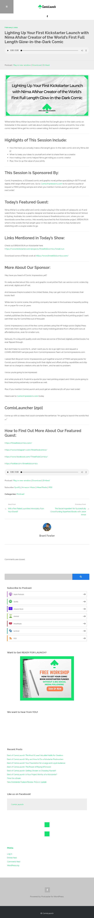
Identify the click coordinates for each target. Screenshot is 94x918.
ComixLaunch (17, 804)
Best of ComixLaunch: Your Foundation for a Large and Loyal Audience (36, 763)
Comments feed (13, 862)
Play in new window (22, 65)
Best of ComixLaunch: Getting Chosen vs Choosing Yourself (31, 771)
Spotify (17, 487)
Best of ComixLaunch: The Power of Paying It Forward (29, 767)
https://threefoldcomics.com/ (18, 443)
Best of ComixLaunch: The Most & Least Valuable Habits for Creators (35, 755)
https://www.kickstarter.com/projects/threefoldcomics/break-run (34, 249)
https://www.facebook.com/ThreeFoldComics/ (26, 457)
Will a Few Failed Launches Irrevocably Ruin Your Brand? (26, 510)
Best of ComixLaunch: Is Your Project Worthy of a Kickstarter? (32, 774)
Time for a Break (14, 778)
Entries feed (12, 858)
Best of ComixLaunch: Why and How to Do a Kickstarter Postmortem (35, 759)
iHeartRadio (42, 487)
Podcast (20, 494)
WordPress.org (13, 865)
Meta (10, 847)
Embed (46, 65)
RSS (50, 487)
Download (36, 65)
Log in (9, 854)
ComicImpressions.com (51, 184)
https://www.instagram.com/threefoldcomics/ (26, 450)
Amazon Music (28, 487)
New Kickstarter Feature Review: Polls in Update (26, 782)
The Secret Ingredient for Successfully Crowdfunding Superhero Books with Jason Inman (68, 511)
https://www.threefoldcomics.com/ (52, 256)
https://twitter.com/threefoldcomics (21, 463)
